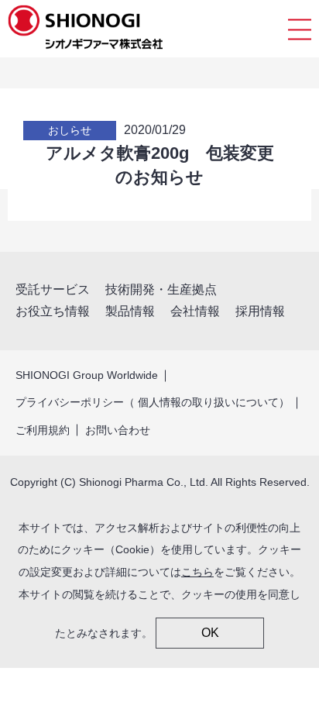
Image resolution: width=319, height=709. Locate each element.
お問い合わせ (117, 430)
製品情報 (130, 311)
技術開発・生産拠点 (161, 289)
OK (210, 632)
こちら (197, 572)
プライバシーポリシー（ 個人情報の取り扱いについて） (152, 402)
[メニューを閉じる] (299, 29)
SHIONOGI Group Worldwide (86, 375)
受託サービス (52, 289)
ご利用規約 (42, 430)
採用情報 (260, 311)
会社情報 (195, 311)
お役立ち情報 (52, 311)
